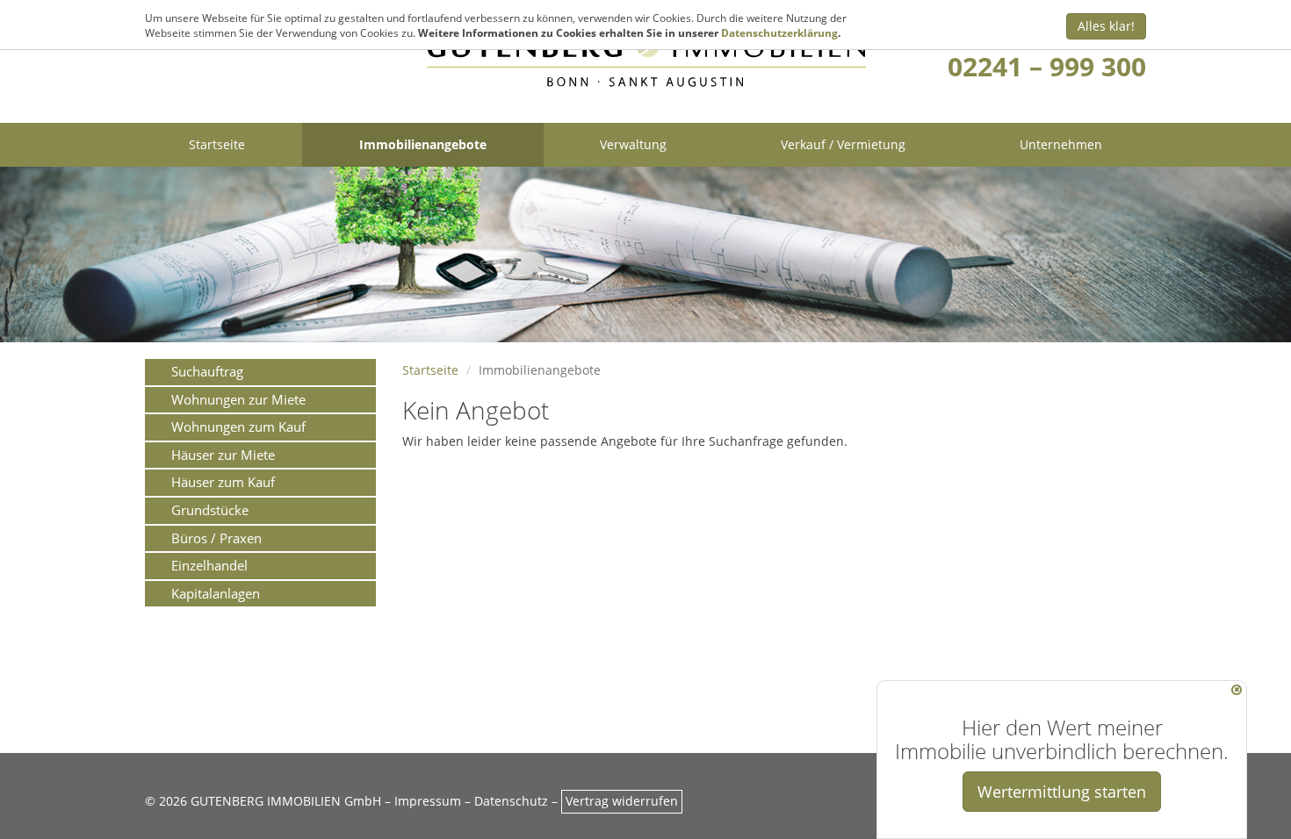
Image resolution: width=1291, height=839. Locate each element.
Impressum (427, 800)
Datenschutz (511, 800)
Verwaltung (633, 144)
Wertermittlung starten (1061, 791)
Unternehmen (1061, 144)
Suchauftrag (207, 371)
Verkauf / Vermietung (843, 144)
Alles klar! (1106, 26)
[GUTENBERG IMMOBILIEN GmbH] (646, 60)
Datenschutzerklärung (779, 32)
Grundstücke (210, 510)
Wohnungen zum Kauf (238, 426)
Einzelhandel (209, 565)
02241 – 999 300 (1047, 66)
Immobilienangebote (423, 144)
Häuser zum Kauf (223, 482)
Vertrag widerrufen (622, 800)
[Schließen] (1236, 690)
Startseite (217, 144)
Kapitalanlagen (215, 593)
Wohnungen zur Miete (238, 399)
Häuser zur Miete (223, 454)
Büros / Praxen (216, 538)
